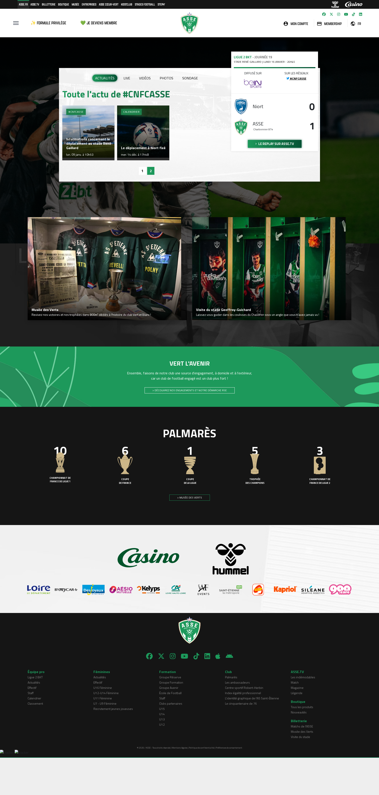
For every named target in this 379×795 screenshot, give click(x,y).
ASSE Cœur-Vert (108, 4)
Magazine (297, 687)
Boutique (63, 4)
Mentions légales (179, 747)
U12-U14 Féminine (106, 693)
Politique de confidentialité (201, 747)
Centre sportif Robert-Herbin (244, 687)
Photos (166, 78)
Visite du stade (300, 736)
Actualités (104, 78)
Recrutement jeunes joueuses (113, 708)
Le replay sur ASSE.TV (276, 143)
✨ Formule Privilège (48, 23)
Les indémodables (303, 677)
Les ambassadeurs (237, 682)
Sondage (190, 78)
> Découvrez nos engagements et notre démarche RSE (189, 390)
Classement (35, 703)
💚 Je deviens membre (98, 23)
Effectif (32, 687)
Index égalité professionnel (243, 693)
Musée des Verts (302, 731)
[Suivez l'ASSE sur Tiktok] (353, 14)
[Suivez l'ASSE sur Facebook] (324, 14)
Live (126, 78)
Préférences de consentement (229, 747)
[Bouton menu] (16, 23)
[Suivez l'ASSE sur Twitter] (331, 14)
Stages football (145, 4)
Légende (296, 693)
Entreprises (89, 4)
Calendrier (34, 698)
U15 (162, 708)
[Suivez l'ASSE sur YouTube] (346, 14)
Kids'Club (126, 4)
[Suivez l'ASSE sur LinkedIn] (361, 14)
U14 (162, 714)
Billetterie (48, 4)
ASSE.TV (34, 4)
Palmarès (231, 677)
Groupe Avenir (168, 687)
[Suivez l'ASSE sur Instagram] (339, 14)
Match (295, 682)
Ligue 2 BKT (35, 677)
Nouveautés (299, 712)
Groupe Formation (171, 682)
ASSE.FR (23, 4)
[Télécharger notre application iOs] (217, 656)
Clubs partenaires (170, 703)
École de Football (170, 693)
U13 (162, 719)
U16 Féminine (102, 687)
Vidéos (145, 78)
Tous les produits (302, 707)
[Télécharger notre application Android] (229, 656)
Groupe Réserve (170, 677)
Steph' (161, 4)
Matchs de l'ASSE (302, 726)
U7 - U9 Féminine (104, 703)
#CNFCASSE (297, 78)
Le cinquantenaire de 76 (241, 703)
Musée (75, 4)
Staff (31, 693)
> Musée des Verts (189, 497)
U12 (162, 724)
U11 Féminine (102, 698)
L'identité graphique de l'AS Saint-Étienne (252, 698)
